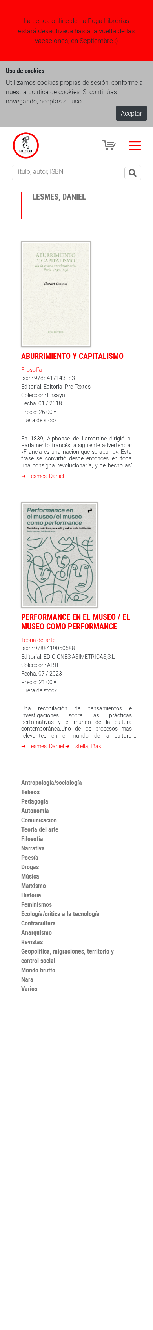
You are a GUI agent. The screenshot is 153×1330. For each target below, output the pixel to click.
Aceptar (131, 113)
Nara (27, 979)
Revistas (32, 942)
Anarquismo (36, 932)
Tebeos (30, 792)
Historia (31, 895)
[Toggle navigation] (135, 146)
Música (30, 876)
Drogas (30, 867)
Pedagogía (34, 801)
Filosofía (31, 369)
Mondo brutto (38, 970)
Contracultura (38, 923)
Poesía (29, 857)
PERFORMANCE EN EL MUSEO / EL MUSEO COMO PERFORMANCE (75, 621)
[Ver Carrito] (110, 144)
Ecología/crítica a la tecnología (60, 913)
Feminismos (36, 904)
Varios (29, 988)
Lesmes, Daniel (45, 476)
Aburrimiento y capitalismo (72, 356)
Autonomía (35, 810)
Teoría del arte (38, 640)
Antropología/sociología (51, 782)
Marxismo (33, 885)
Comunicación (39, 820)
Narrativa (33, 848)
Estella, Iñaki (86, 746)
